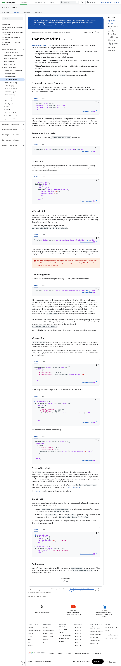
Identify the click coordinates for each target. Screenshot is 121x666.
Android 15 (77, 633)
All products (97, 653)
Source (30, 636)
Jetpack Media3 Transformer (41, 45)
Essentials (23, 2)
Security (30, 633)
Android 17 (77, 627)
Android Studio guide (96, 631)
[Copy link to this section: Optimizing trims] (52, 275)
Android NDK (94, 643)
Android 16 (77, 630)
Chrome (60, 653)
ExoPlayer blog (47, 25)
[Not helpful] (98, 32)
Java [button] (43, 98)
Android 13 (77, 639)
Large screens (63, 629)
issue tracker (87, 23)
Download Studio (95, 640)
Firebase (68, 653)
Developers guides (95, 634)
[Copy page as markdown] (68, 39)
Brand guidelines (45, 661)
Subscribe (98, 661)
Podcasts (30, 645)
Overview (5, 12)
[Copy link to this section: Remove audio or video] (58, 134)
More (52, 2)
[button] (11, 49)
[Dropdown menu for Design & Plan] (45, 2)
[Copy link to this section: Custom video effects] (53, 468)
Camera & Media (48, 636)
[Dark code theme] (96, 102)
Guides (16, 12)
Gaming (45, 627)
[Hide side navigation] (23, 662)
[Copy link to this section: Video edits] (46, 338)
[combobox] (69, 2)
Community (39, 12)
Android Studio (106, 2)
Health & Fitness (48, 633)
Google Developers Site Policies (78, 591)
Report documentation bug (111, 631)
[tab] (36, 98)
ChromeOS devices (65, 635)
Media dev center (9, 7)
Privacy (45, 639)
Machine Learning (48, 630)
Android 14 (77, 636)
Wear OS (61, 632)
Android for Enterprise (34, 630)
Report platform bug (111, 627)
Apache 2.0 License (51, 591)
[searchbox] (12, 18)
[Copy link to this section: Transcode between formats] (64, 83)
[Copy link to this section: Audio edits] (46, 564)
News (29, 639)
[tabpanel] (66, 108)
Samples (27, 12)
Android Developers (37, 32)
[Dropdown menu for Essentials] (29, 2)
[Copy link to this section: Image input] (46, 499)
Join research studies (111, 638)
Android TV (62, 641)
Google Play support (111, 635)
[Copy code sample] (98, 102)
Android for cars (64, 638)
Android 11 (77, 645)
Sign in (116, 2)
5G (44, 642)
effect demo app (74, 487)
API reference (94, 637)
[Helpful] (95, 32)
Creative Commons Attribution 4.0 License (82, 589)
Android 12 (77, 642)
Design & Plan (38, 2)
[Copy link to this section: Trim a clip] (45, 162)
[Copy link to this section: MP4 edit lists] (48, 211)
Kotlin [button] (36, 98)
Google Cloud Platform (82, 653)
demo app (38, 491)
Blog (29, 642)
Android (30, 627)
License (36, 661)
